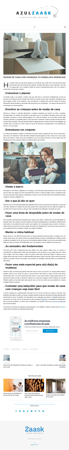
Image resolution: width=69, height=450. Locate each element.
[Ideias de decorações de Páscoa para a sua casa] (6, 358)
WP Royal (38, 439)
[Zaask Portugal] (34, 430)
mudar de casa (33, 349)
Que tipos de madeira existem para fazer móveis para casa (34, 395)
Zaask (63, 307)
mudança (6, 349)
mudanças (25, 349)
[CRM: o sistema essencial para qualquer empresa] (62, 358)
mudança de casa (16, 349)
